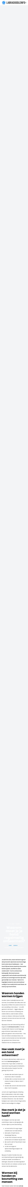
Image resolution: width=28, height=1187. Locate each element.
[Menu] (25, 2)
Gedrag (18, 924)
